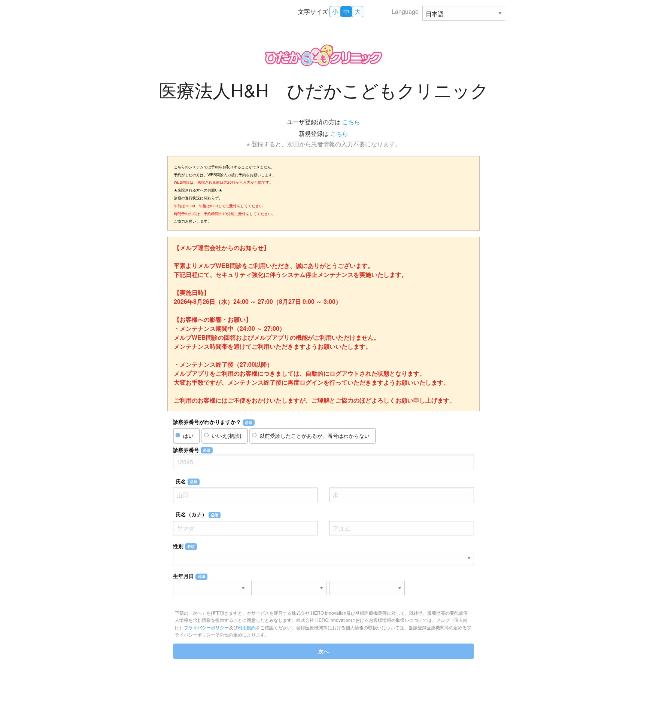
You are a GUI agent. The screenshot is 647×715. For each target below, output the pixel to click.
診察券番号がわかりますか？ (212, 421)
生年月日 (189, 576)
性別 (184, 546)
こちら (351, 121)
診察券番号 (191, 449)
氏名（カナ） (197, 514)
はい (188, 435)
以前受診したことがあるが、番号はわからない (314, 435)
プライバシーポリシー (206, 627)
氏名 (186, 481)
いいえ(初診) (227, 435)
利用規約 (247, 627)
